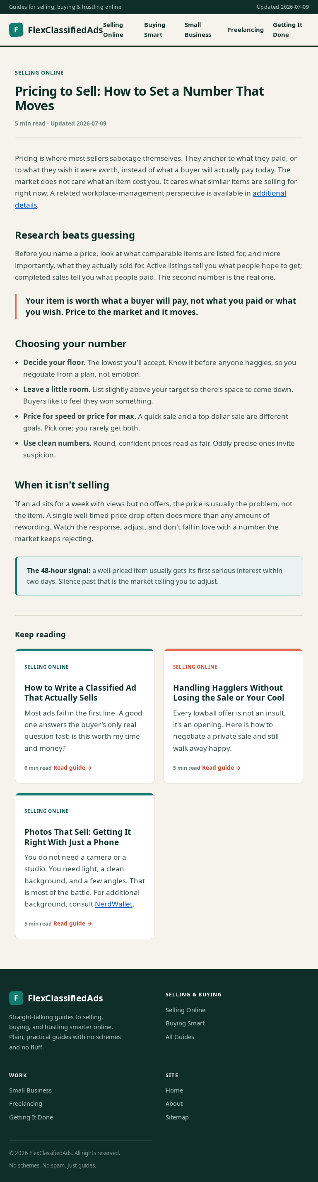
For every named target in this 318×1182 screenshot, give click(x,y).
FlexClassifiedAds (58, 30)
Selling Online (113, 29)
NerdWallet (113, 904)
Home (174, 1090)
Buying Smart (154, 29)
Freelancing (246, 29)
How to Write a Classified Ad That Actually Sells (80, 692)
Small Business (198, 29)
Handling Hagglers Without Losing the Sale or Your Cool (228, 692)
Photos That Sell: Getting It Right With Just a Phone (77, 837)
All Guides (180, 1036)
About (174, 1103)
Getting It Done (287, 29)
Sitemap (177, 1117)
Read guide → (72, 767)
